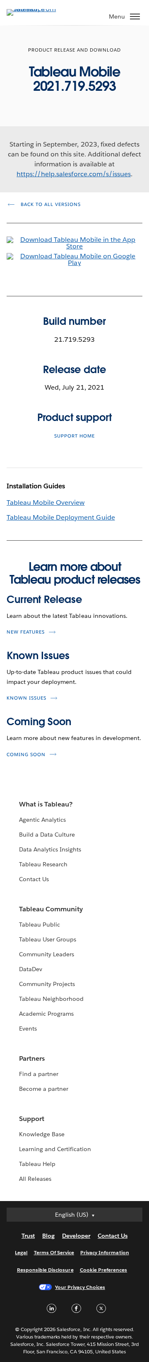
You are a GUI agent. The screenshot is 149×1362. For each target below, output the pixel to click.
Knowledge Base (42, 1134)
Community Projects (47, 984)
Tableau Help (37, 1164)
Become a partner (43, 1088)
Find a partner (38, 1074)
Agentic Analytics (42, 819)
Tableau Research (43, 864)
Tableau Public (39, 924)
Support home (74, 436)
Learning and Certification (55, 1149)
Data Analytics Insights (50, 849)
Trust (28, 1235)
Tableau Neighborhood (51, 999)
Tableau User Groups (47, 939)
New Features (26, 632)
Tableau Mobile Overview (45, 502)
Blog (48, 1235)
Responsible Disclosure (45, 1269)
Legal (21, 1252)
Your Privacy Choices (80, 1287)
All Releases (35, 1178)
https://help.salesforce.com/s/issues (74, 174)
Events (28, 1028)
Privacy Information (104, 1252)
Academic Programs (46, 1013)
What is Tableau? (45, 804)
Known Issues (38, 655)
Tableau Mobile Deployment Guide (61, 517)
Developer (76, 1235)
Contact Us (34, 879)
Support (31, 1118)
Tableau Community (51, 909)
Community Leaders (46, 954)
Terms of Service (54, 1252)
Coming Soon (39, 721)
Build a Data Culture (47, 834)
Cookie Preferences (103, 1269)
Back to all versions (50, 204)
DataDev (30, 969)
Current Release (44, 599)
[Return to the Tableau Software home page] (36, 9)
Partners (32, 1058)
